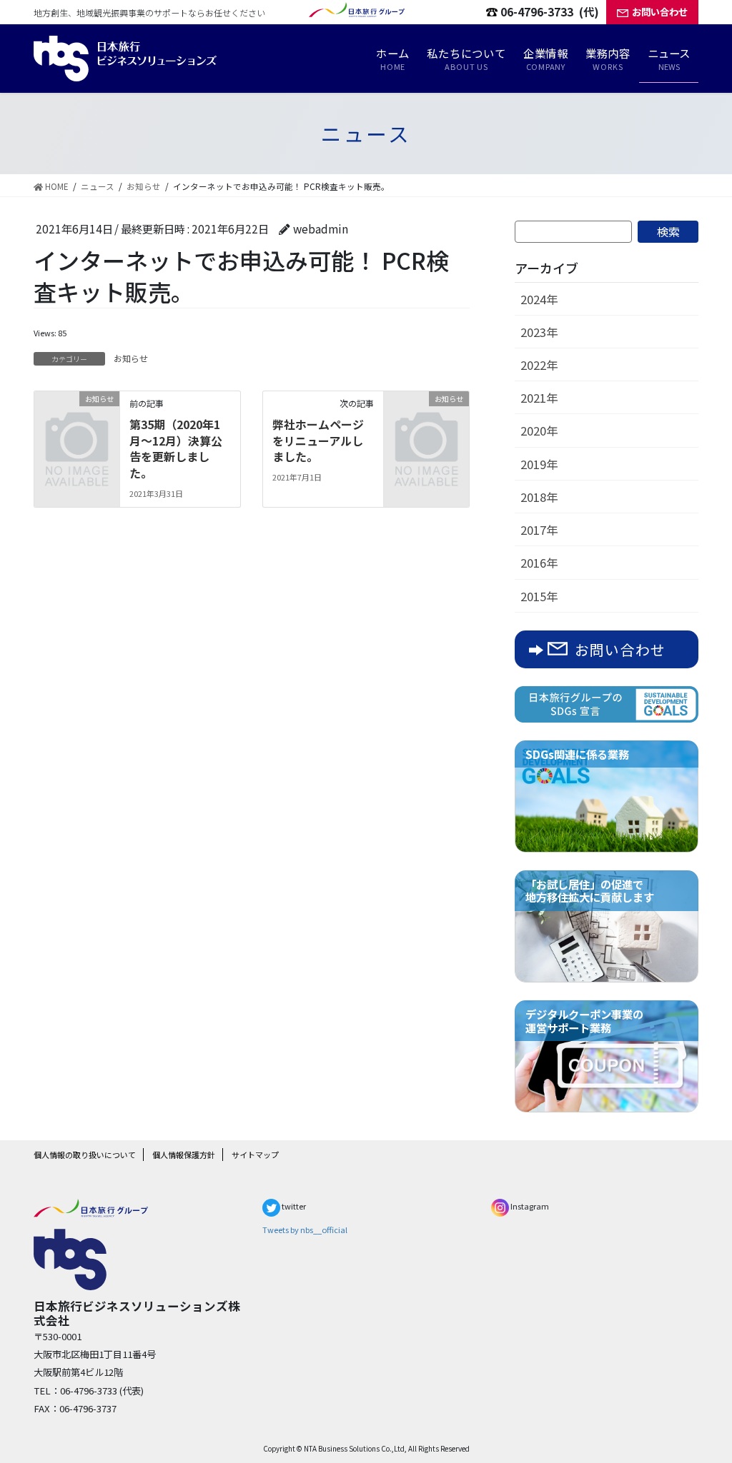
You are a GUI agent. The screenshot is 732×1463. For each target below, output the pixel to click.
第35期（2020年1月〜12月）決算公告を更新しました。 (175, 448)
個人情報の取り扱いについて (85, 1154)
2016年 (539, 562)
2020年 (539, 430)
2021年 (539, 397)
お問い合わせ (660, 12)
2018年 (539, 497)
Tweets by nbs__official (304, 1229)
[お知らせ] (76, 416)
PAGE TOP (698, 1404)
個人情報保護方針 (183, 1154)
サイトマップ (255, 1154)
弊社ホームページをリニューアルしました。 (318, 440)
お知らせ (131, 358)
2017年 (539, 529)
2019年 (539, 464)
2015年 (539, 596)
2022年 (539, 364)
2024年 (539, 299)
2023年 (539, 332)
